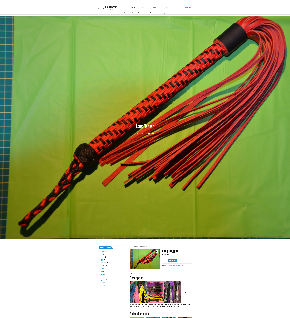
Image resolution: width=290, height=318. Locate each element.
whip (101, 282)
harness (102, 265)
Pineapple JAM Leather (107, 6)
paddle (102, 274)
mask (101, 271)
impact (136, 246)
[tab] (136, 273)
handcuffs (103, 262)
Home (131, 246)
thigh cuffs (103, 280)
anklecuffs (103, 251)
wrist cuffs (103, 285)
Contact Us (151, 13)
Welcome (126, 13)
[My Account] (186, 7)
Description (135, 273)
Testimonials (141, 13)
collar (101, 257)
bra (101, 254)
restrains (102, 277)
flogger (170, 265)
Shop (133, 13)
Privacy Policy (161, 13)
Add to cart (172, 260)
